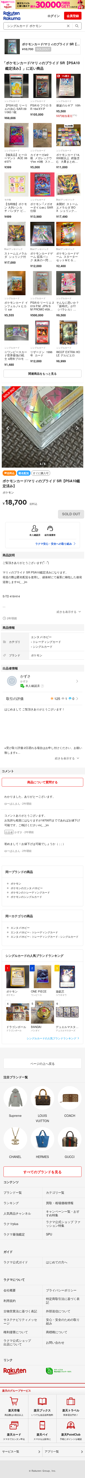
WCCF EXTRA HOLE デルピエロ (68, 353)
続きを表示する (66, 612)
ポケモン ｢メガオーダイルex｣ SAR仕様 (41, 207)
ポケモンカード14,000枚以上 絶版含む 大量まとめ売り (68, 160)
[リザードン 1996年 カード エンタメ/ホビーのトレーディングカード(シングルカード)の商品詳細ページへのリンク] (42, 332)
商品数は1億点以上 (14, 1412)
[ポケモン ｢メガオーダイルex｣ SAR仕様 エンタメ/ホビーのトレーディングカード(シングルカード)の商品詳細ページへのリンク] (42, 184)
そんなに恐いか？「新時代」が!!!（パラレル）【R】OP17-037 (67, 307)
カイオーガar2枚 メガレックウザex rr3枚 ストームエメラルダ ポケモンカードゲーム (41, 163)
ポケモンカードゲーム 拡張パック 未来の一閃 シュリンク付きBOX (41, 258)
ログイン (54, 15)
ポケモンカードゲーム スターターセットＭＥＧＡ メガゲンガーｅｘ (67, 260)
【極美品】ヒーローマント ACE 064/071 (15, 158)
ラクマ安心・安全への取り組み (53, 544)
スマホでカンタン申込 (14, 1436)
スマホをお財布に (42, 1436)
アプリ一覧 (52, 1451)
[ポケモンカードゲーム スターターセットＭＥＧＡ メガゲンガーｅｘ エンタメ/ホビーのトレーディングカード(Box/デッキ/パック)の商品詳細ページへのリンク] (68, 234)
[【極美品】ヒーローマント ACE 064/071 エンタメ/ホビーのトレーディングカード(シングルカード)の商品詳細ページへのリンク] (16, 135)
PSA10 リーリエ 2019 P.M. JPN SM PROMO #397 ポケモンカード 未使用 (42, 309)
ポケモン (8, 492)
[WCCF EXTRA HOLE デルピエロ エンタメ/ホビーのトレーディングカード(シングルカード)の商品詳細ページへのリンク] (68, 332)
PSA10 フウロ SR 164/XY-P (40, 107)
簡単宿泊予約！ (70, 1412)
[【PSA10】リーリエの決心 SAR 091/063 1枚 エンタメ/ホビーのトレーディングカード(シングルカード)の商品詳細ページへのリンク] (16, 86)
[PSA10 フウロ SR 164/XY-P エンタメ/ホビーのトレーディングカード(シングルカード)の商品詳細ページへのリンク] (42, 86)
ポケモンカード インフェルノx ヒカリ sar (16, 305)
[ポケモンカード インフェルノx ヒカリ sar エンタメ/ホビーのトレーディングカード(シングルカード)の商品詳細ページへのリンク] (16, 283)
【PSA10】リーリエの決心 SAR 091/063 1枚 (15, 108)
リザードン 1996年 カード (41, 353)
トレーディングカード (47, 642)
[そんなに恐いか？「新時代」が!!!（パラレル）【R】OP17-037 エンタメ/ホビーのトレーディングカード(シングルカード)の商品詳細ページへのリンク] (68, 283)
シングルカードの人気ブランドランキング (52, 1038)
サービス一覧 (10, 1451)
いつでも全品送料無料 (42, 1412)
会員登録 (73, 15)
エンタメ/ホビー (41, 637)
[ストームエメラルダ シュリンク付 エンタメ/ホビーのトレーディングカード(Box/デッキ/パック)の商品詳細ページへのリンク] (16, 234)
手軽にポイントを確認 (71, 1436)
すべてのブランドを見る (42, 1171)
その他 (7, 199)
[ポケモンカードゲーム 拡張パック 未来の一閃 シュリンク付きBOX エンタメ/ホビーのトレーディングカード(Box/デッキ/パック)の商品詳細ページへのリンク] (42, 234)
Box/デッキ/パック (65, 199)
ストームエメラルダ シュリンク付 (15, 255)
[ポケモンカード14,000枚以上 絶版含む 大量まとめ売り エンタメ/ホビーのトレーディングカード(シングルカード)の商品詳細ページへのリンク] (68, 135)
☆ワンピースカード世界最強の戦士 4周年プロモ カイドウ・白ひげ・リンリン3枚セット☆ (16, 360)
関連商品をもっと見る (42, 373)
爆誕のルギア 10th (68, 105)
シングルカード (12, 101)
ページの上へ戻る (42, 1063)
